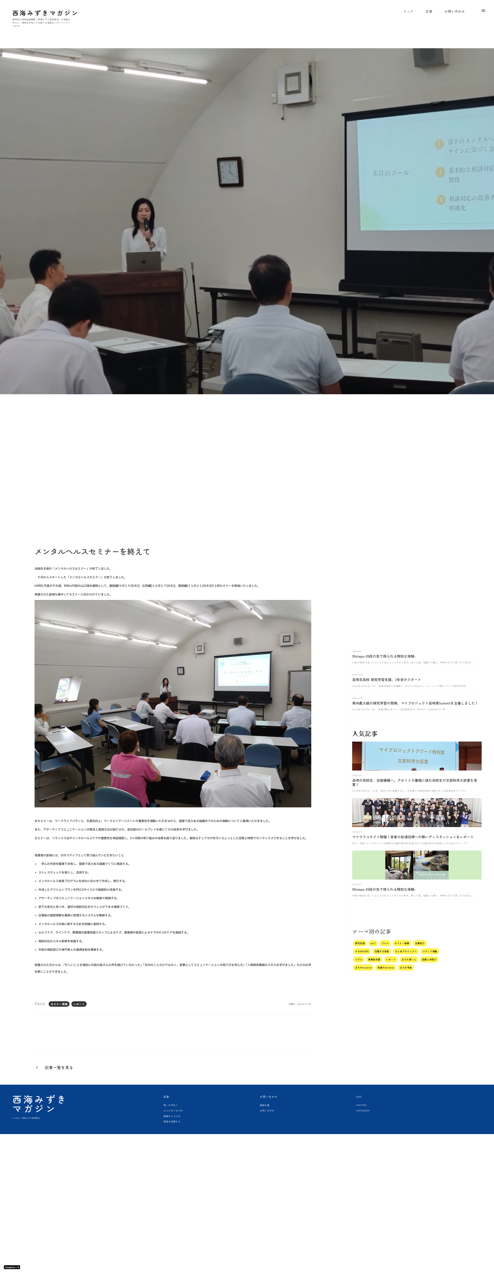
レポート (79, 1004)
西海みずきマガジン (40, 1103)
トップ (408, 11)
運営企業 (264, 1105)
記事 (429, 11)
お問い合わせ (455, 11)
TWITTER (361, 1105)
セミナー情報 (59, 1004)
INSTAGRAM (363, 1110)
